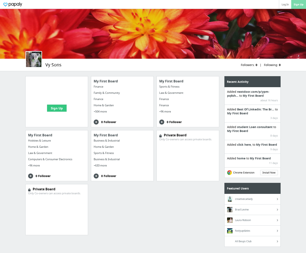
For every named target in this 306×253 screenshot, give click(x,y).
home (241, 158)
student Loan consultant (255, 127)
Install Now (268, 172)
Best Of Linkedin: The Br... (256, 109)
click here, (245, 145)
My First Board (253, 96)
